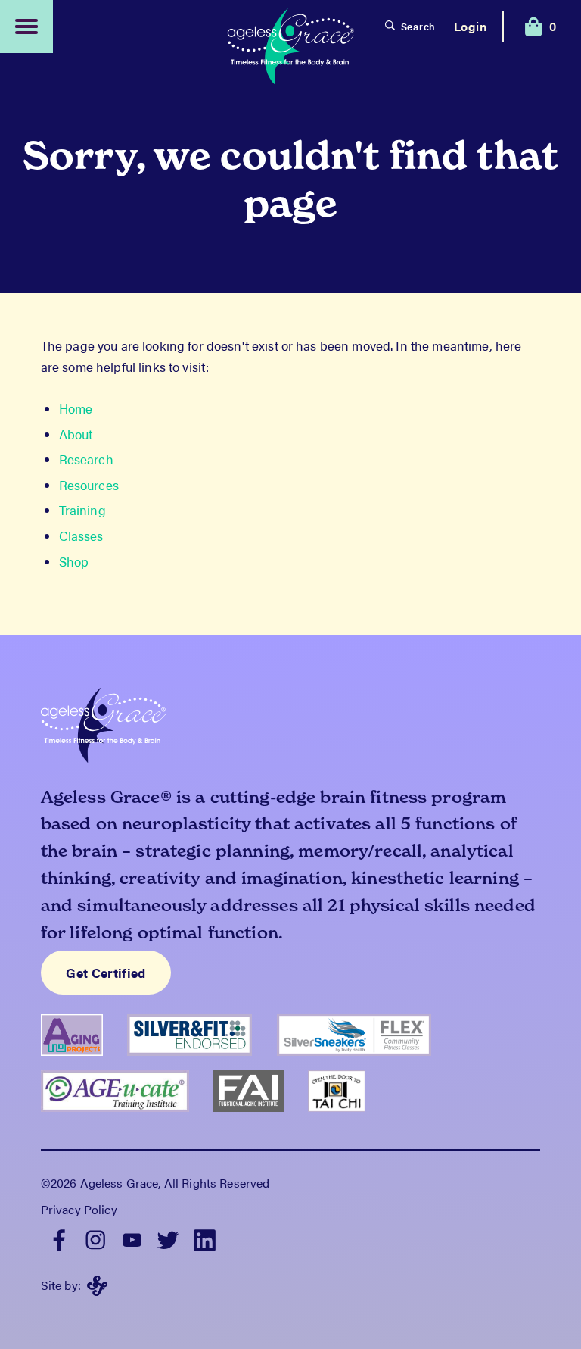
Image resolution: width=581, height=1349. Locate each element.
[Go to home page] (290, 48)
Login (470, 26)
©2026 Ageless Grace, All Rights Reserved (155, 1182)
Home (76, 408)
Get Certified (105, 972)
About (76, 434)
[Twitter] (168, 1238)
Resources (89, 485)
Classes (81, 535)
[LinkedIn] (204, 1238)
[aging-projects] (84, 1062)
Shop (74, 561)
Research (86, 459)
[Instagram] (95, 1238)
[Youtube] (131, 1238)
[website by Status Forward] (97, 1286)
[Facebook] (59, 1238)
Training (82, 510)
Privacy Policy (79, 1209)
